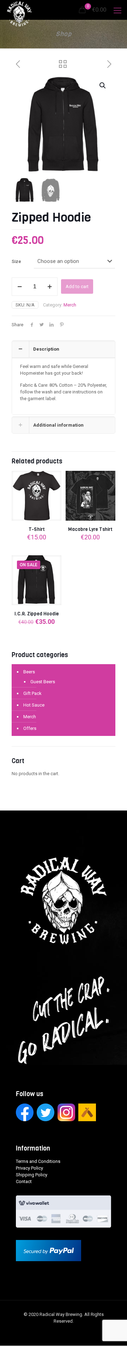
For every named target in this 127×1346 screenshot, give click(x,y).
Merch (70, 305)
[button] (103, 85)
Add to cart (77, 286)
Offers (29, 728)
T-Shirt (37, 529)
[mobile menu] (117, 11)
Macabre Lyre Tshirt (90, 529)
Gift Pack (32, 693)
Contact (24, 1181)
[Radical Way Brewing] (19, 9)
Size (16, 261)
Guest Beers (42, 681)
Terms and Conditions (38, 1161)
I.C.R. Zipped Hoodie (36, 614)
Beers (29, 671)
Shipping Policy (31, 1174)
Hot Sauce (33, 705)
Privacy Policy (29, 1168)
